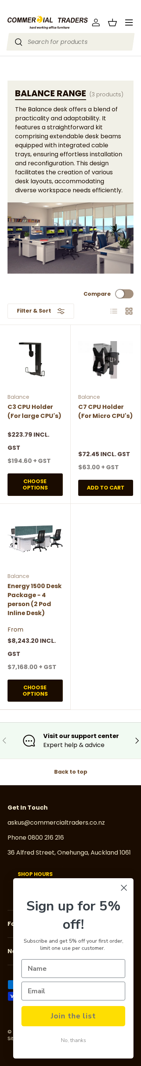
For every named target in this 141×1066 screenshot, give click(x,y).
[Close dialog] (123, 887)
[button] (112, 22)
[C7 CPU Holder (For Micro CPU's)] (105, 360)
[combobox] (70, 42)
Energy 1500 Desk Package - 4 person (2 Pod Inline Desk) (35, 599)
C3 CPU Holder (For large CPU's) (34, 411)
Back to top (70, 772)
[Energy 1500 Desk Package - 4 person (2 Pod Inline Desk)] (35, 538)
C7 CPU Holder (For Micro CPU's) (105, 411)
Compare (97, 294)
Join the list (73, 1016)
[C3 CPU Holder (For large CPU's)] (35, 360)
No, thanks (73, 1040)
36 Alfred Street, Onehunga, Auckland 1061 (69, 852)
